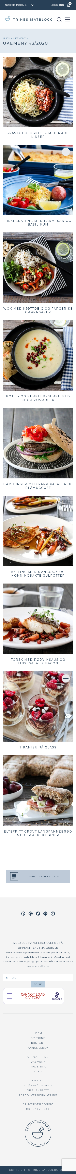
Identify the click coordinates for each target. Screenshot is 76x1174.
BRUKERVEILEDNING (37, 1104)
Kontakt (38, 1042)
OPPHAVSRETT (38, 1090)
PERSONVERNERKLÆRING (38, 1095)
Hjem (7, 38)
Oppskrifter (38, 1056)
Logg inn (57, 5)
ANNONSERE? (38, 1047)
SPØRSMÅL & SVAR (38, 1085)
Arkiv (38, 1071)
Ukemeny (20, 38)
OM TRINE (38, 1037)
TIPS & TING (38, 1066)
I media (38, 1080)
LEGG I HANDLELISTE (43, 876)
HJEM (38, 1033)
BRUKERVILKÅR (38, 1109)
